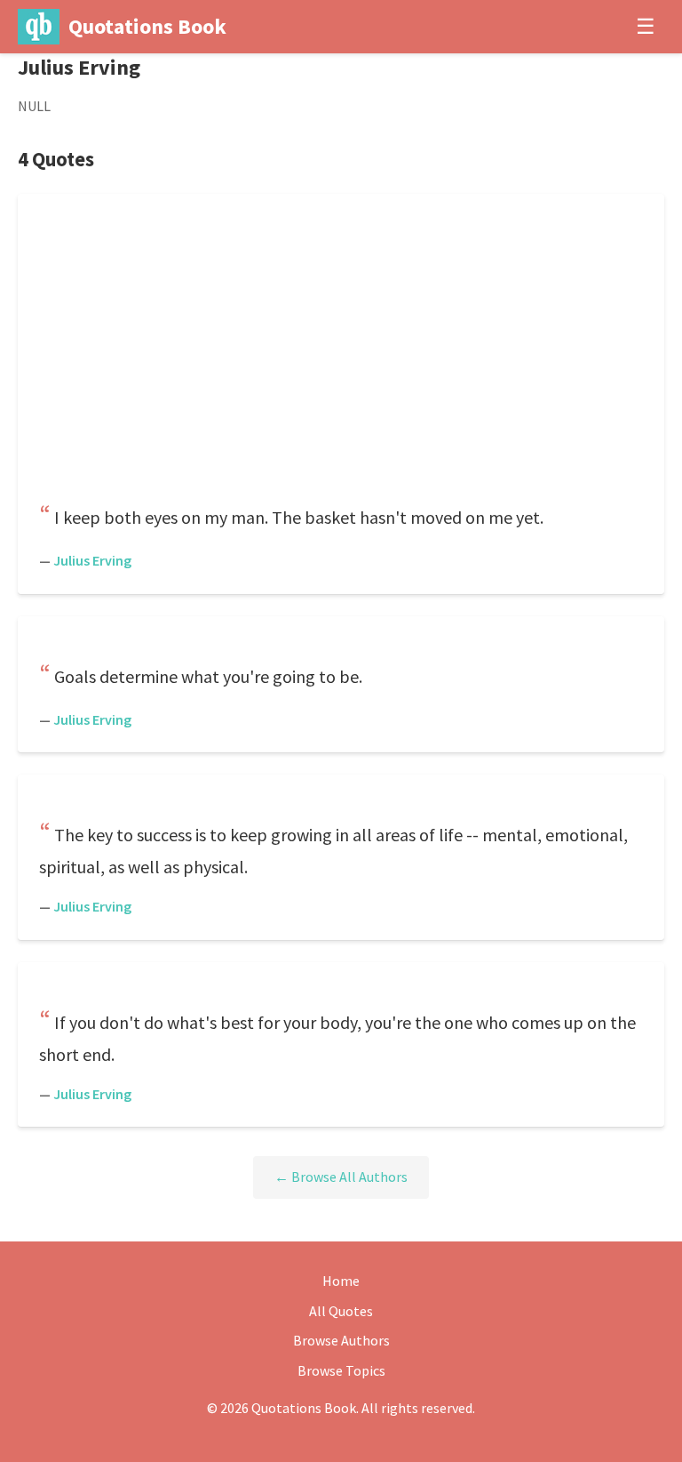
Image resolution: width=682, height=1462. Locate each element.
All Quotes (341, 1311)
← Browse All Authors (341, 1176)
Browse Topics (341, 1370)
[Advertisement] (341, 353)
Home (341, 1280)
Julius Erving (92, 560)
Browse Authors (341, 1340)
